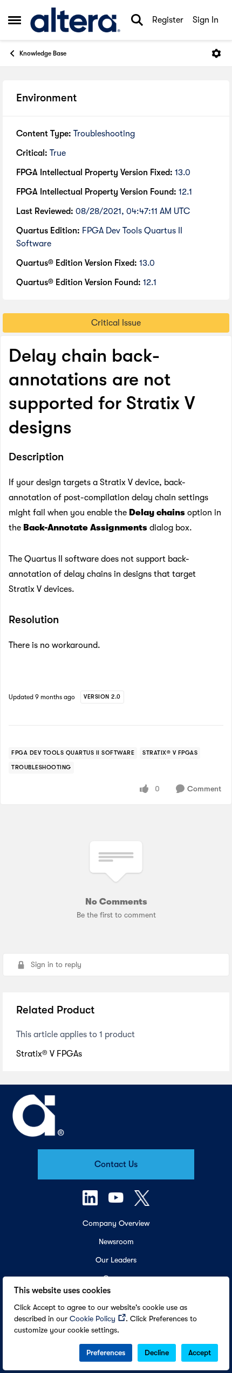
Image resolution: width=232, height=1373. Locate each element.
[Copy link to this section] (71, 457)
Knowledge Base (42, 53)
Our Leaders (116, 1259)
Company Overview (116, 1223)
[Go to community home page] (75, 19)
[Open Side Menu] (14, 20)
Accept (199, 1352)
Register (167, 20)
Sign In (206, 20)
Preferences (105, 1352)
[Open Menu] (216, 53)
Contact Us (116, 1164)
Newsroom (116, 1241)
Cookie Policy (92, 1318)
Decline (157, 1352)
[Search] (137, 19)
